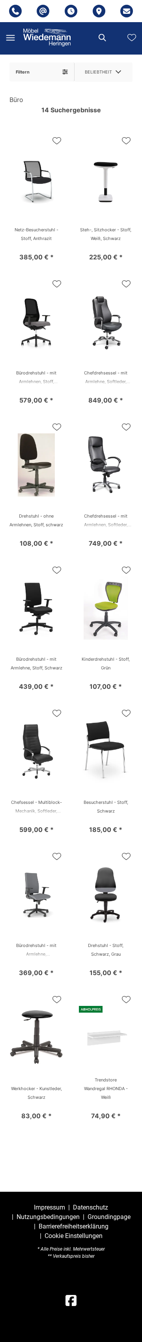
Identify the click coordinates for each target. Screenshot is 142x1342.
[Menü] (10, 37)
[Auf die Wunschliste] (56, 140)
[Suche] (102, 37)
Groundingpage (109, 1217)
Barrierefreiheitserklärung (73, 1226)
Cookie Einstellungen (74, 1236)
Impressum (49, 1207)
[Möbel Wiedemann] (47, 37)
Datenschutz (90, 1207)
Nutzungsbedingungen (48, 1217)
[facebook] (71, 1300)
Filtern (23, 72)
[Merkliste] (131, 37)
